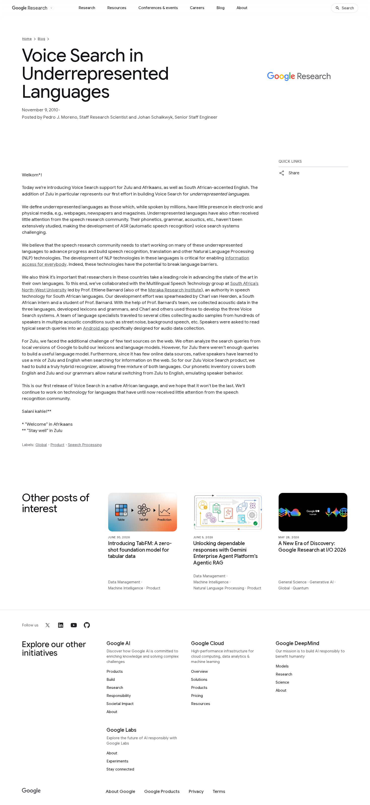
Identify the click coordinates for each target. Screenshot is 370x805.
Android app (96, 328)
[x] (48, 625)
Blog (220, 8)
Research (87, 8)
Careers (197, 8)
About (242, 8)
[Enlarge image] (343, 99)
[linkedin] (61, 625)
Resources (116, 8)
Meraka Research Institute (174, 290)
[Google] (31, 791)
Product (57, 445)
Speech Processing (85, 445)
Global (41, 445)
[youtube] (74, 625)
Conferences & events (158, 8)
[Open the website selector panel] (51, 8)
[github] (87, 625)
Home (27, 39)
